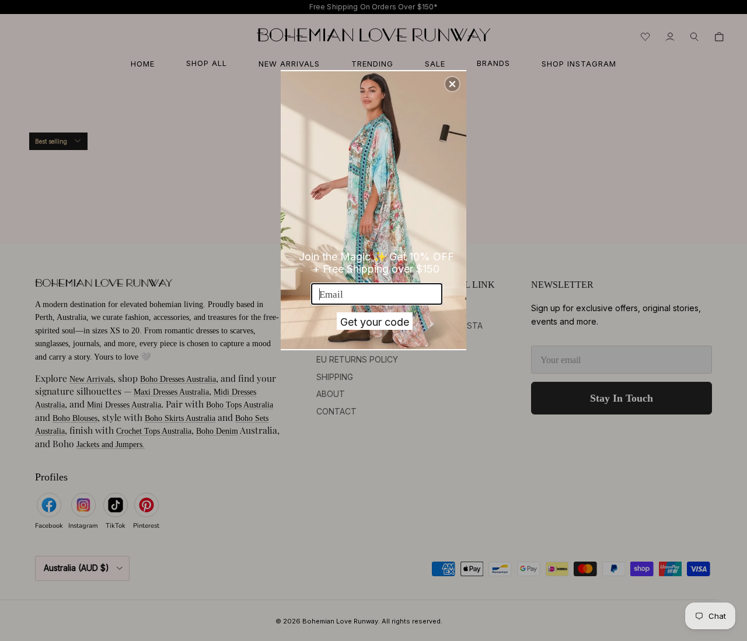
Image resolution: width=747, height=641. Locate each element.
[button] (452, 84)
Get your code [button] (374, 322)
